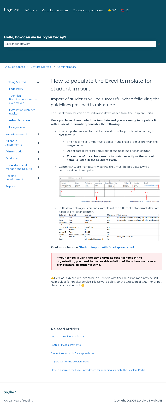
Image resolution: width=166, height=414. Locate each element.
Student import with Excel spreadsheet (106, 247)
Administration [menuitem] (19, 120)
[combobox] (80, 44)
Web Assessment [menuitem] (16, 134)
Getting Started (41, 66)
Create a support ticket (88, 10)
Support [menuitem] (11, 186)
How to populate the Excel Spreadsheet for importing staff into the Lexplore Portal (98, 370)
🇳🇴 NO (125, 10)
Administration (66, 66)
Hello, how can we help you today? (35, 37)
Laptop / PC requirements (66, 344)
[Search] (159, 44)
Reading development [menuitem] (14, 177)
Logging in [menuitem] (16, 88)
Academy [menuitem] (12, 158)
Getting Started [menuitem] (16, 82)
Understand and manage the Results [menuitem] (19, 167)
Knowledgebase (14, 66)
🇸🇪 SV (112, 10)
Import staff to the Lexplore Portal (70, 361)
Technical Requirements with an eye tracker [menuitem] (23, 99)
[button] (38, 82)
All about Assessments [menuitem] (14, 142)
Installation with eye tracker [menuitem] (22, 111)
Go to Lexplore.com (55, 10)
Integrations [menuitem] (17, 127)
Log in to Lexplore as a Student (68, 336)
